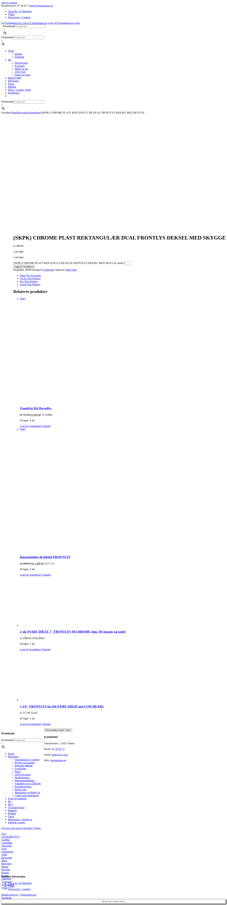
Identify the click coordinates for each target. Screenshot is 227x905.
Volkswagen (7, 884)
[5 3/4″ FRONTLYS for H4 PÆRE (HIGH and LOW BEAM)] (123, 676)
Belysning (13, 756)
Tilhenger (6, 878)
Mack (4, 860)
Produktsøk (9, 26)
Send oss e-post (60, 754)
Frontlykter (49, 269)
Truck (11, 816)
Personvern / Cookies (19, 889)
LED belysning (23, 774)
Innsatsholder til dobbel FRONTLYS (45, 557)
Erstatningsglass (23, 786)
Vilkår (11, 886)
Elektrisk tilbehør (24, 765)
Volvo (4, 887)
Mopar (4, 866)
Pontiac (5, 872)
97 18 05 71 (58, 749)
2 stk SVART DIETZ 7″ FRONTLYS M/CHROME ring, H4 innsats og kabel (72, 631)
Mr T (10, 804)
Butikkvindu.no (9, 894)
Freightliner (7, 851)
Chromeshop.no (28, 894)
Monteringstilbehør (25, 780)
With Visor (71, 269)
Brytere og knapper (25, 762)
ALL (4, 833)
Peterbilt (5, 869)
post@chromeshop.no (41, 5)
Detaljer (47, 426)
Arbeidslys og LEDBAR (28, 783)
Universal (6, 881)
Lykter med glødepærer (27, 795)
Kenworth (6, 857)
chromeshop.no (58, 760)
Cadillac (5, 839)
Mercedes (6, 863)
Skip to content (9, 2)
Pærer (18, 771)
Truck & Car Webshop (20, 883)
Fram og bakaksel (17, 798)
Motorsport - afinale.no (20, 819)
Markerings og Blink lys (27, 792)
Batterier (12, 810)
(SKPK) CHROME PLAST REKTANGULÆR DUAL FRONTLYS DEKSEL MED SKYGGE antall (68, 263)
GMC (4, 854)
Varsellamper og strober (27, 759)
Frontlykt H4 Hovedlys (36, 408)
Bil (9, 801)
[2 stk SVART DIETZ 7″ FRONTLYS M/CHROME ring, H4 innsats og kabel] (123, 601)
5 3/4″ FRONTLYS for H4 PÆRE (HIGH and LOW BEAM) (62, 706)
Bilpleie (12, 813)
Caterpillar (6, 842)
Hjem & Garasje (16, 822)
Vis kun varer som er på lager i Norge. (21, 828)
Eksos (11, 753)
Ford (3, 848)
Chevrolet (6, 845)
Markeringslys (22, 777)
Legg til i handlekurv (24, 266)
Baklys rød (20, 789)
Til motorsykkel (16, 807)
